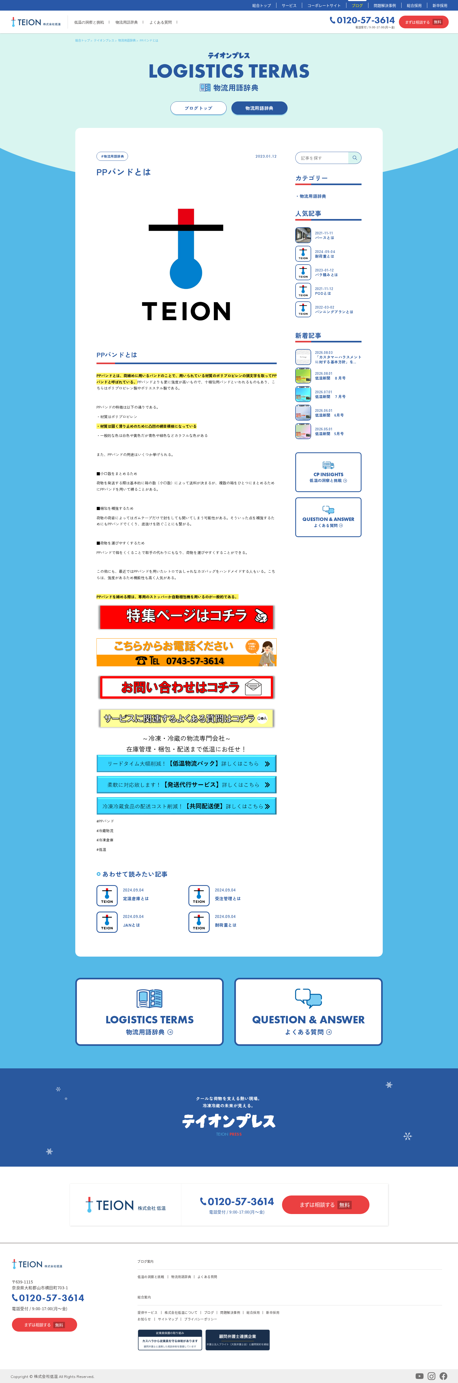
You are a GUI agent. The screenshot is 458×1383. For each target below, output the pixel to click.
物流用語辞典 (127, 22)
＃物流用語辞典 (112, 156)
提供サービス (147, 1312)
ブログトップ (198, 108)
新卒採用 (440, 5)
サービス (289, 5)
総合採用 (414, 5)
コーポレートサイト (324, 5)
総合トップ (261, 5)
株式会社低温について (181, 1312)
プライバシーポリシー (200, 1319)
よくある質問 (160, 22)
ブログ (357, 5)
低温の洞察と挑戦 (89, 22)
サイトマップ (168, 1319)
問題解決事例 (385, 5)
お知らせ (144, 1319)
